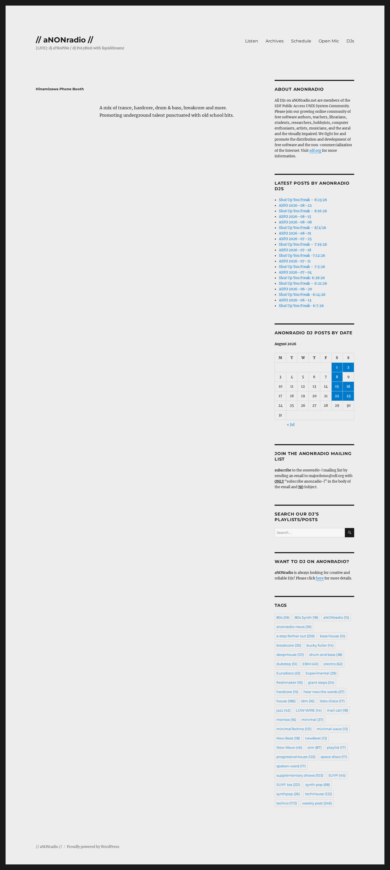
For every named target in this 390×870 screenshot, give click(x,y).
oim (314, 747)
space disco (334, 757)
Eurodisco (288, 673)
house (286, 701)
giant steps (321, 682)
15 (337, 386)
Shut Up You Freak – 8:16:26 (303, 211)
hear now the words (324, 692)
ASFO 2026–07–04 (295, 272)
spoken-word (291, 766)
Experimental (321, 673)
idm (307, 701)
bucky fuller (319, 645)
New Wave (289, 747)
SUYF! (336, 775)
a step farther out (295, 636)
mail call (337, 710)
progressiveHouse (295, 757)
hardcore (287, 692)
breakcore (288, 645)
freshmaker (289, 682)
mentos (286, 719)
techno (286, 803)
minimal (312, 719)
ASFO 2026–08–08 (295, 222)
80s (282, 617)
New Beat (288, 738)
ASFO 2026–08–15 (295, 216)
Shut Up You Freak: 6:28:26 (302, 278)
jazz (283, 710)
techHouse (318, 794)
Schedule (301, 41)
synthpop (288, 794)
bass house (332, 636)
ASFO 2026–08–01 (295, 233)
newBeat (316, 738)
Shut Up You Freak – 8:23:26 (303, 200)
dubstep (286, 664)
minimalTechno (293, 729)
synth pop (317, 784)
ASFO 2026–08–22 (295, 205)
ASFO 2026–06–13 (295, 300)
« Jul (290, 424)
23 (348, 396)
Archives (275, 41)
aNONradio (336, 617)
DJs (350, 41)
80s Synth (306, 617)
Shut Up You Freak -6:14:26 (302, 294)
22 (337, 396)
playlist (336, 747)
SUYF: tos (288, 784)
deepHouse (290, 654)
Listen (251, 41)
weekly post (317, 803)
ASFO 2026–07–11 (295, 261)
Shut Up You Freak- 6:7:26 (301, 306)
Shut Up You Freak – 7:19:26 (303, 244)
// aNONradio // (64, 39)
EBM (310, 664)
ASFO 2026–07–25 (295, 239)
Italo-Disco (332, 701)
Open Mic (329, 41)
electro (333, 664)
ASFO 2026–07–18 (295, 250)
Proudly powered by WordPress (93, 847)
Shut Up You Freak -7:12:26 (302, 255)
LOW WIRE (309, 710)
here (320, 578)
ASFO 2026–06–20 (295, 289)
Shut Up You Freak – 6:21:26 (303, 283)
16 (348, 386)
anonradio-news (293, 627)
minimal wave (332, 729)
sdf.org (315, 150)
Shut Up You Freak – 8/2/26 (302, 228)
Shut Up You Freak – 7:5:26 (302, 267)
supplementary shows (299, 775)
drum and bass (325, 654)
